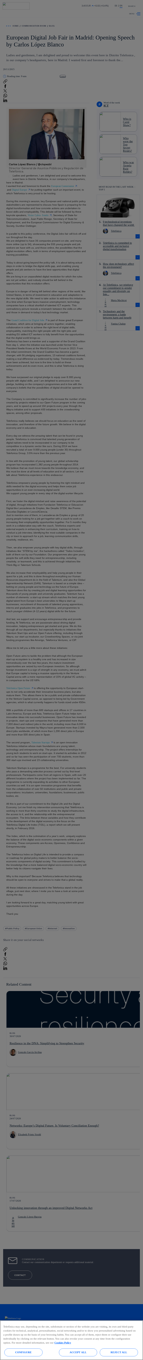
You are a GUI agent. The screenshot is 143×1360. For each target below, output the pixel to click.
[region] (71, 1340)
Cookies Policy (62, 1342)
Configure (23, 1352)
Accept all (78, 1352)
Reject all (119, 1352)
